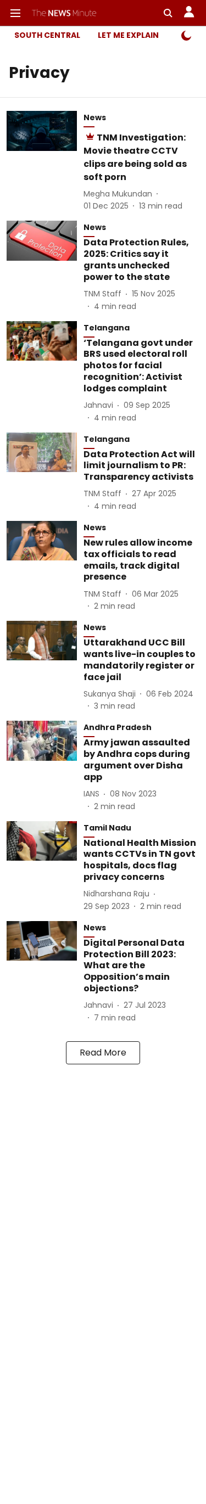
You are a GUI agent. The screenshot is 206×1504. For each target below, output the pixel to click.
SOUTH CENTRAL (47, 35)
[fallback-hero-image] (45, 161)
